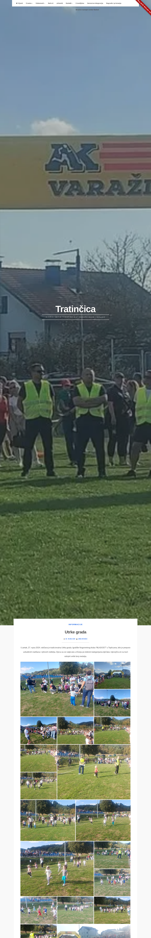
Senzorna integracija (95, 3)
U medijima (80, 3)
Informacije (76, 624)
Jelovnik (59, 3)
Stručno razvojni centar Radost (87, 10)
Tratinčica (75, 309)
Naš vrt (50, 3)
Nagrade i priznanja (113, 3)
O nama (28, 3)
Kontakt (68, 3)
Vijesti (20, 3)
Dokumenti (40, 3)
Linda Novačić (82, 639)
